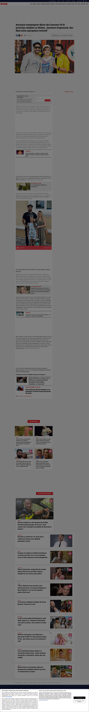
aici (10, 705)
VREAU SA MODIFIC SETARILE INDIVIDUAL (80, 701)
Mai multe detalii (9, 696)
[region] (44, 700)
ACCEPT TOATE (79, 697)
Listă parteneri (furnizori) (43, 700)
